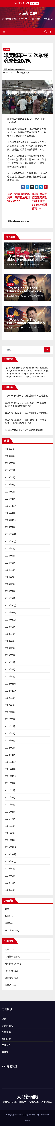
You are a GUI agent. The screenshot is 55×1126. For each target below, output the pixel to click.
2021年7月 (10, 797)
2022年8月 (10, 705)
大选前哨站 (10, 956)
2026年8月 (10, 449)
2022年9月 (10, 698)
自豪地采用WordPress (14, 1115)
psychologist (11, 396)
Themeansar (44, 1115)
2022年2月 (10, 748)
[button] (45, 31)
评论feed (9, 923)
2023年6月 (10, 648)
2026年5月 (10, 470)
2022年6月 (10, 719)
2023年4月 (10, 662)
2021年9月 (10, 783)
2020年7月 (10, 883)
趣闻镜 (8, 985)
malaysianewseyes (16, 69)
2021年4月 (10, 819)
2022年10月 (11, 691)
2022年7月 (10, 712)
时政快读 (6, 49)
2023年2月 (10, 677)
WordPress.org (12, 930)
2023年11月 (10, 613)
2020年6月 (10, 890)
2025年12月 (11, 506)
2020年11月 (10, 854)
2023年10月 (11, 620)
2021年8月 (10, 790)
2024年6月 (10, 563)
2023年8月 (10, 634)
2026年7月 (10, 456)
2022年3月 (10, 741)
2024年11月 (10, 534)
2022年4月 (10, 733)
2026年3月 (10, 484)
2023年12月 (11, 605)
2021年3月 (10, 826)
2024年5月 (10, 570)
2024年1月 (10, 598)
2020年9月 (10, 869)
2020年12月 (11, 847)
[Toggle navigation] (25, 31)
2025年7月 (10, 527)
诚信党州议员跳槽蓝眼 (36, 396)
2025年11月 (10, 513)
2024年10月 (11, 541)
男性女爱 (9, 978)
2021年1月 (10, 840)
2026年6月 (10, 463)
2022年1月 (10, 755)
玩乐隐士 (9, 971)
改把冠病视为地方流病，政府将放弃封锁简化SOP (18, 198)
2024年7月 (10, 556)
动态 (7, 949)
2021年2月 (10, 833)
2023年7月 (10, 641)
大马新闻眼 (27, 13)
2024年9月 (10, 549)
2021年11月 (10, 769)
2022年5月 (10, 726)
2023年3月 (10, 669)
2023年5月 (10, 655)
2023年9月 (10, 627)
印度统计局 (24, 73)
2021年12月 (11, 762)
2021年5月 (10, 812)
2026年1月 (10, 499)
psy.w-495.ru (11, 413)
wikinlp (8, 430)
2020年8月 (10, 876)
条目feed (9, 916)
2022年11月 (10, 684)
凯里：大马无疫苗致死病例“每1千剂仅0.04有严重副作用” (39, 201)
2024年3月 (10, 584)
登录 (7, 909)
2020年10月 (11, 861)
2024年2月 (10, 591)
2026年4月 (10, 477)
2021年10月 (11, 776)
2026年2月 (10, 492)
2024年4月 (10, 577)
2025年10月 (11, 520)
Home (27, 1120)
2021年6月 (10, 805)
